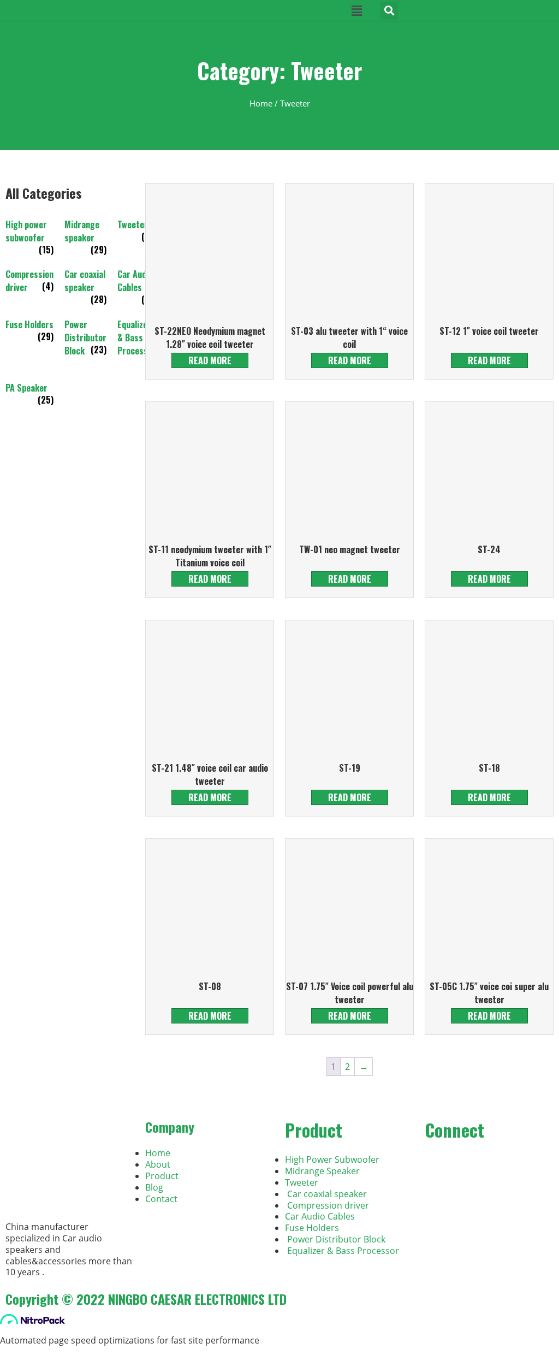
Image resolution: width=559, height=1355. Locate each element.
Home (260, 103)
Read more (209, 360)
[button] (389, 11)
